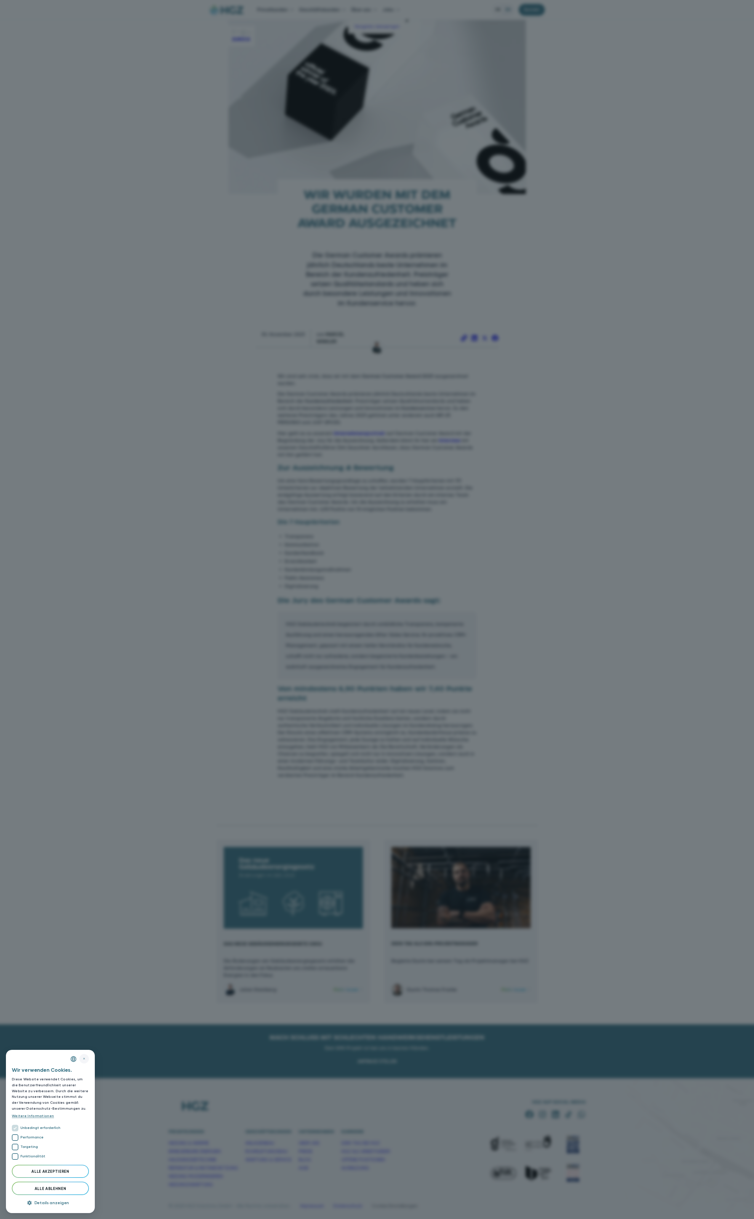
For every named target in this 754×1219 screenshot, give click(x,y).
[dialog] (50, 1131)
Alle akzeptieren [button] (50, 1171)
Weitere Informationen (33, 1116)
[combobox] (73, 1059)
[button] (50, 1203)
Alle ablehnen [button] (50, 1188)
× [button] (84, 1058)
